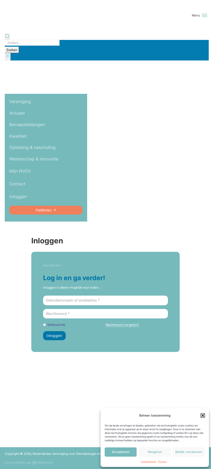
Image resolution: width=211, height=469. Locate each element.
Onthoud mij (56, 325)
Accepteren (121, 452)
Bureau (176, 408)
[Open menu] (204, 15)
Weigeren (155, 452)
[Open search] (7, 37)
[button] (203, 415)
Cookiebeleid (148, 461)
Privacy (162, 461)
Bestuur (138, 408)
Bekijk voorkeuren (188, 452)
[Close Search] (8, 56)
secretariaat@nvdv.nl (31, 430)
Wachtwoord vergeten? (122, 325)
